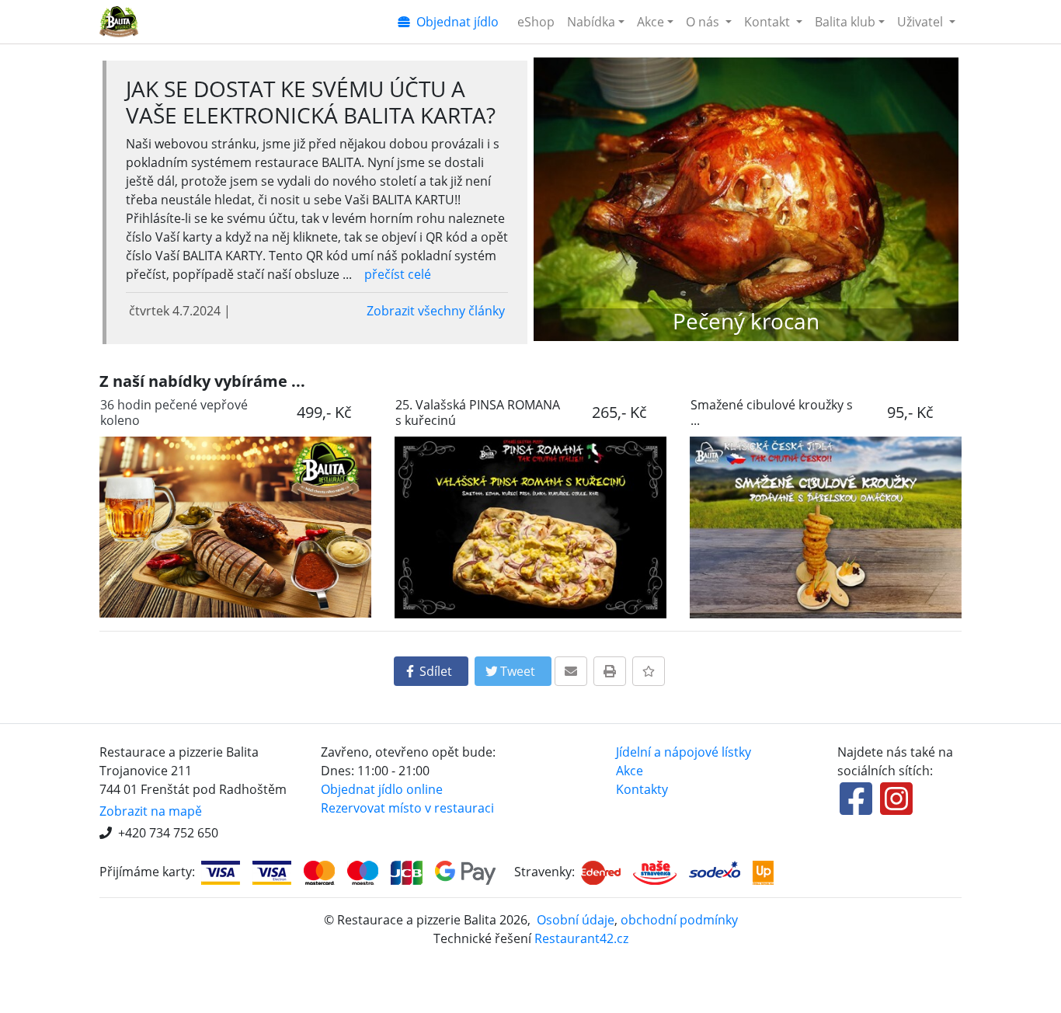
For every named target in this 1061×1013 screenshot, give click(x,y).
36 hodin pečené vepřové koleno (174, 413)
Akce (650, 21)
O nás (704, 21)
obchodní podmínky (679, 919)
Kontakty (642, 789)
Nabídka (591, 21)
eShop (536, 21)
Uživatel (921, 21)
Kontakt (768, 21)
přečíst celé (397, 274)
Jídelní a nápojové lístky (683, 752)
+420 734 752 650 (168, 832)
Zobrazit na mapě (150, 811)
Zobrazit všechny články (436, 310)
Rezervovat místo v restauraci (407, 807)
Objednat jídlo (454, 21)
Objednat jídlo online (382, 789)
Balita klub (845, 21)
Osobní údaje (575, 919)
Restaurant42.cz (581, 938)
